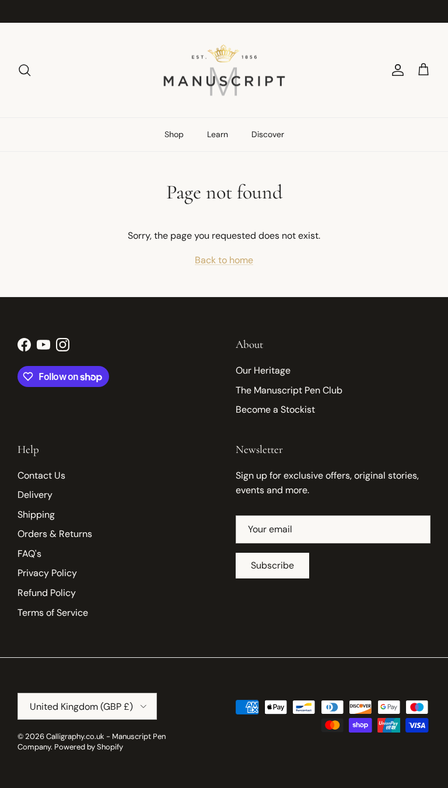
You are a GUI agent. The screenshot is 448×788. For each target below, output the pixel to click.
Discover (267, 134)
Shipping (36, 514)
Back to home (224, 260)
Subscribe (272, 565)
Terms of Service (53, 612)
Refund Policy (47, 593)
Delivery (35, 495)
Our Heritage (263, 370)
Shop (174, 134)
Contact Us (41, 475)
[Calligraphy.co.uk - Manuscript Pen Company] (224, 70)
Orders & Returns (55, 534)
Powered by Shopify (88, 747)
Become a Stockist (275, 409)
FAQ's (29, 554)
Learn (217, 134)
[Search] (25, 70)
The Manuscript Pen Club (289, 390)
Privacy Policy (47, 573)
